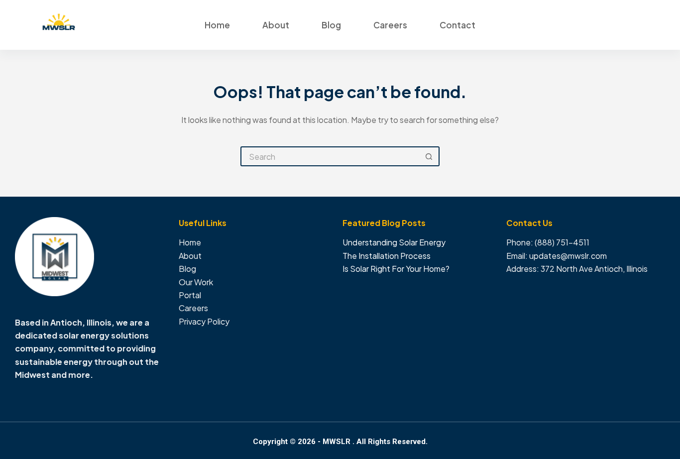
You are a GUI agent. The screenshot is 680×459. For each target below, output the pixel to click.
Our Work (196, 282)
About (275, 24)
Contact (457, 24)
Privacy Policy (204, 321)
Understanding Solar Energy (394, 242)
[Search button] (430, 156)
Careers (390, 24)
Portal (190, 295)
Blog (331, 24)
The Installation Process (386, 255)
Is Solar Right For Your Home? (396, 268)
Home (217, 24)
